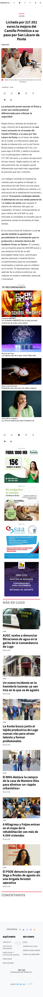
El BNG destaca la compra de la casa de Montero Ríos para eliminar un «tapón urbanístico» (21, 782)
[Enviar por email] (5, 93)
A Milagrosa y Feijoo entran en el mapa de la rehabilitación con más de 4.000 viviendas (21, 830)
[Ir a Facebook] (20, 929)
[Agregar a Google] (40, 3)
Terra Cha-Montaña (31, 954)
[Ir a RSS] (34, 929)
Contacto (7, 942)
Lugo (21, 16)
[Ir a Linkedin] (23, 929)
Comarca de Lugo (30, 946)
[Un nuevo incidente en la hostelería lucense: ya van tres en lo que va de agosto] (21, 666)
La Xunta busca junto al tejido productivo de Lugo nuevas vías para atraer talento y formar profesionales (20, 733)
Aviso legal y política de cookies (11, 954)
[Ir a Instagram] (27, 929)
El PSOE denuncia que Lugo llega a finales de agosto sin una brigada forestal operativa (21, 877)
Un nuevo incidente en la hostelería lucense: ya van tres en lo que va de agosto (21, 686)
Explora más (8, 963)
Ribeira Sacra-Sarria (31, 950)
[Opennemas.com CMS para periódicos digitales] (21, 984)
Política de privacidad (7, 947)
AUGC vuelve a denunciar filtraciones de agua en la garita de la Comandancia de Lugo (20, 641)
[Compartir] (14, 3)
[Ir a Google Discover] (31, 929)
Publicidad (7, 959)
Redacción (5, 44)
